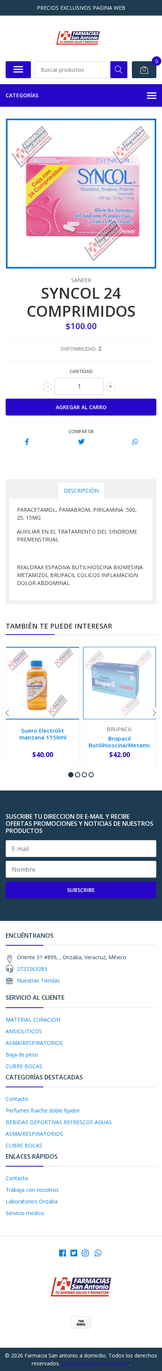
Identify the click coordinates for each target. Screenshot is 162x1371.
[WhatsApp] (98, 1253)
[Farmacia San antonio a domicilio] (78, 38)
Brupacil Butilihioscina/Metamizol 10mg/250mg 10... (123, 745)
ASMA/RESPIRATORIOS (34, 1042)
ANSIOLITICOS (24, 1031)
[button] (70, 774)
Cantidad (81, 371)
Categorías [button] (22, 95)
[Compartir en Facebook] (27, 442)
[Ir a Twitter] (73, 1253)
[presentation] (7, 712)
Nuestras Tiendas (38, 980)
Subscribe (81, 889)
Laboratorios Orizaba (32, 1201)
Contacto (17, 1098)
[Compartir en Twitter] (81, 442)
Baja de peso (22, 1054)
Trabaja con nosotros (32, 1189)
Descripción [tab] (81, 490)
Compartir (81, 431)
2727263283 (32, 968)
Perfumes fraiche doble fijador (43, 1110)
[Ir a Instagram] (85, 1253)
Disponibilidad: (79, 349)
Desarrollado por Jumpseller (95, 1363)
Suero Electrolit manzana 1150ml (42, 734)
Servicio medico (25, 1213)
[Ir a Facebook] (62, 1253)
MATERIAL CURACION (33, 1019)
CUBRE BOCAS (24, 1066)
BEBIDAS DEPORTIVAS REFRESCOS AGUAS (59, 1122)
